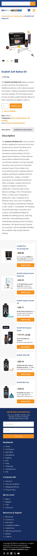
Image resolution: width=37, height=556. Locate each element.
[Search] (32, 4)
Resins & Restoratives (15, 16)
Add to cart (15, 106)
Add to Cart (25, 265)
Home (4, 16)
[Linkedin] (11, 553)
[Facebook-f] (4, 553)
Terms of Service (18, 549)
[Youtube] (18, 553)
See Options (25, 347)
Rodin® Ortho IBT (23, 355)
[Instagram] (8, 553)
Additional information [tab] (23, 130)
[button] (9, 111)
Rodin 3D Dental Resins (16, 123)
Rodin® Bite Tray (23, 382)
